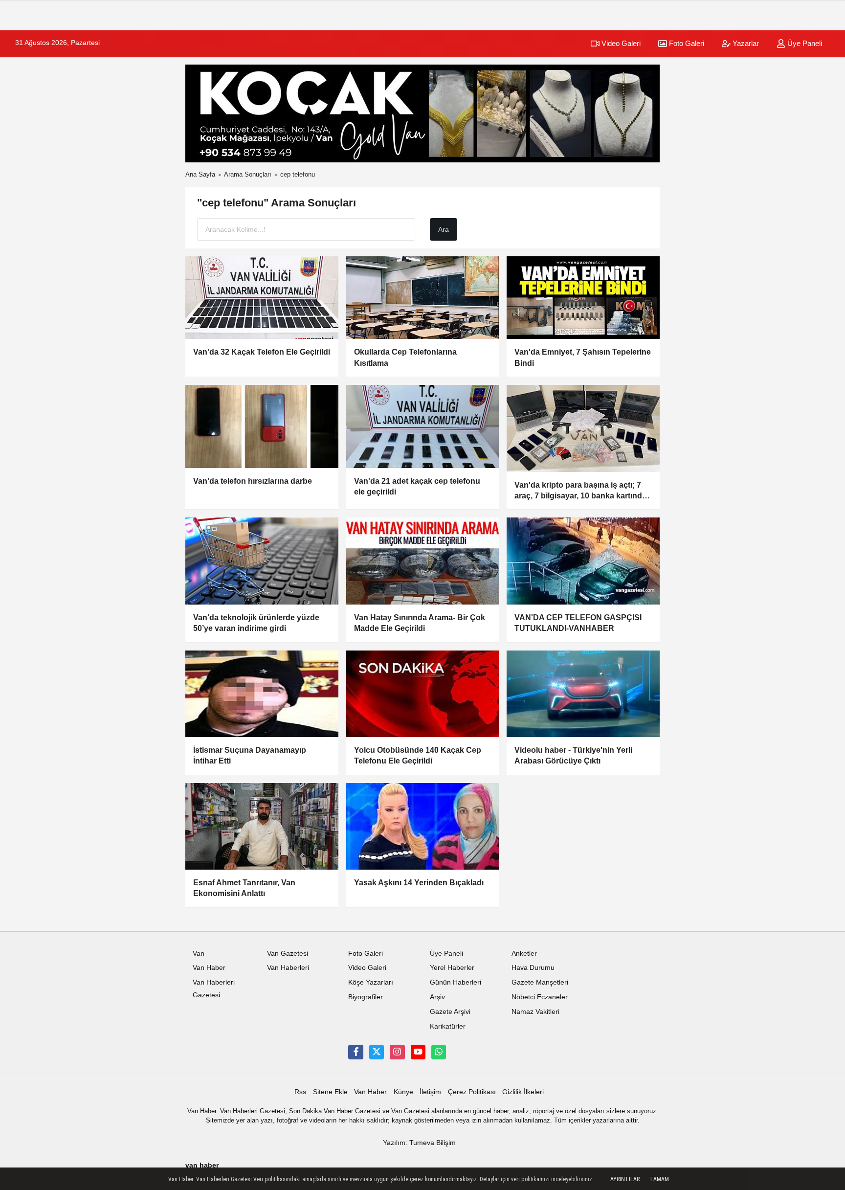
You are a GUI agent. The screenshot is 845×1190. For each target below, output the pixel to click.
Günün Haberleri (455, 982)
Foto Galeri (685, 43)
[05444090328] (438, 1052)
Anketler (524, 953)
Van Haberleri (288, 967)
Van (198, 953)
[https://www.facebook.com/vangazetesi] (355, 1052)
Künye (403, 1092)
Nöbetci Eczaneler (539, 997)
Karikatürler (448, 1026)
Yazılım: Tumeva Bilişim (419, 1142)
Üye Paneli (803, 43)
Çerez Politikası (472, 1092)
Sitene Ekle (330, 1092)
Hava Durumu (533, 967)
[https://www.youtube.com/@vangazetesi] (418, 1052)
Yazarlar (745, 43)
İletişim (430, 1092)
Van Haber (209, 967)
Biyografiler (365, 997)
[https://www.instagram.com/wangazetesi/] (397, 1052)
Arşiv (437, 997)
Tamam (659, 1179)
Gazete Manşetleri (539, 982)
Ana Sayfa (200, 174)
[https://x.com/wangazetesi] (376, 1052)
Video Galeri (620, 43)
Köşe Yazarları (370, 982)
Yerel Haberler (452, 967)
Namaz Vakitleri (535, 1011)
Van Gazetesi (287, 953)
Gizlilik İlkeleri (523, 1092)
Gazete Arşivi (450, 1011)
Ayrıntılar (625, 1179)
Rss (300, 1092)
